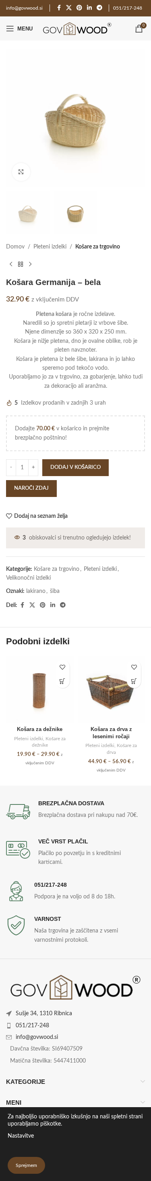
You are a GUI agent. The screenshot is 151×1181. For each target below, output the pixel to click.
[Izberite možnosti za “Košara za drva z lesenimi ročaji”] (134, 681)
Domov (15, 247)
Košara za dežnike (39, 729)
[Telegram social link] (99, 8)
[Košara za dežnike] (40, 689)
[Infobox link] (75, 812)
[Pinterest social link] (79, 8)
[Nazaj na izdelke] (20, 264)
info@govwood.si (37, 1037)
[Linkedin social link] (89, 8)
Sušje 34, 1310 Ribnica (44, 1013)
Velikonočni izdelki (28, 578)
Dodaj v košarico (75, 467)
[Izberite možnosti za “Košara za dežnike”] (63, 681)
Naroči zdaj (31, 488)
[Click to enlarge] (21, 172)
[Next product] (30, 264)
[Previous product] (11, 264)
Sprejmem (26, 1165)
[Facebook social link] (59, 8)
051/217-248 (127, 8)
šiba (55, 591)
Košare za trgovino (97, 247)
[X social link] (69, 8)
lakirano (36, 591)
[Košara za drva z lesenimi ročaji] (111, 689)
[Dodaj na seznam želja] (63, 667)
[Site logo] (77, 28)
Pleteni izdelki (49, 247)
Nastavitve (21, 1136)
